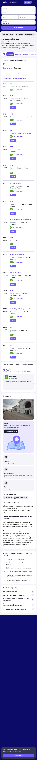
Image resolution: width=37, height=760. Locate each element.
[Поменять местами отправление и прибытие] (32, 10)
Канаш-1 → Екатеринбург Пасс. (20, 294)
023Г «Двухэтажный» (17, 254)
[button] (7, 34)
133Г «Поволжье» (15, 183)
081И (11, 201)
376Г (11, 238)
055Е (11, 96)
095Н (11, 165)
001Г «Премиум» (15, 272)
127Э (11, 147)
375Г (11, 130)
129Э (11, 345)
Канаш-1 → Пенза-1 (25, 133)
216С (11, 84)
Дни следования (18, 89)
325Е (11, 114)
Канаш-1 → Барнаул (22, 86)
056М (11, 291)
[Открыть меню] (34, 2)
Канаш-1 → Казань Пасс (23, 241)
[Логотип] (5, 2)
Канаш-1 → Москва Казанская (20, 99)
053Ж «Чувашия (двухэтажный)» (20, 220)
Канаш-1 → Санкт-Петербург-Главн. (20, 187)
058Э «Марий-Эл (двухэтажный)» (20, 309)
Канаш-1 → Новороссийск (25, 117)
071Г (11, 327)
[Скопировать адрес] (20, 427)
